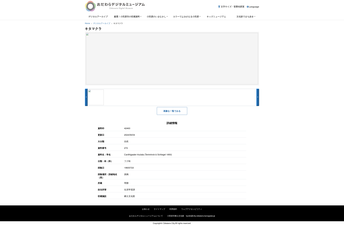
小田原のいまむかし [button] (156, 16)
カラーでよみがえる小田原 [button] (186, 16)
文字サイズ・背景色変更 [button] (231, 6)
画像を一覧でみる (172, 110)
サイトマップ (159, 208)
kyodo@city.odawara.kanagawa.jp (200, 215)
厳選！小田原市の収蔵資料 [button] (127, 16)
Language (253, 6)
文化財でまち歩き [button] (245, 16)
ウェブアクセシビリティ (191, 208)
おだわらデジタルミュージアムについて (146, 215)
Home (87, 23)
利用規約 (173, 208)
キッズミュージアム (216, 16)
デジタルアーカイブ (98, 16)
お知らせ (146, 208)
